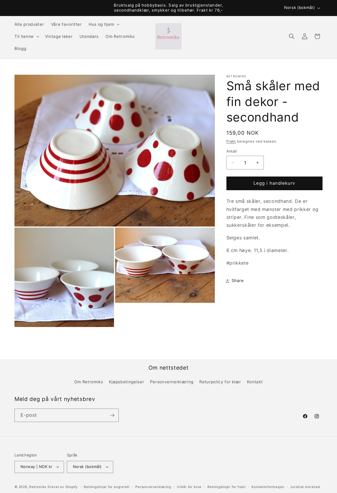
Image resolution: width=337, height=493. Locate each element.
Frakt (231, 141)
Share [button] (238, 280)
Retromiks (37, 487)
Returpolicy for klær (220, 381)
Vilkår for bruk (189, 487)
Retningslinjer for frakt (226, 487)
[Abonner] (112, 415)
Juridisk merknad (305, 487)
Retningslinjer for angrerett (107, 487)
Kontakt (255, 381)
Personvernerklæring (172, 381)
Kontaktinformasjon (267, 487)
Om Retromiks (88, 381)
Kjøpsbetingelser (126, 381)
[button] (103, 24)
